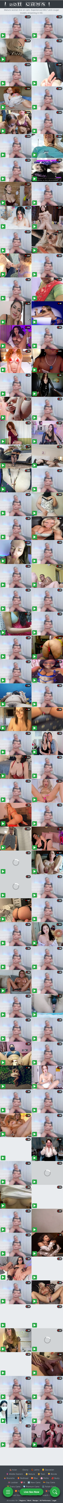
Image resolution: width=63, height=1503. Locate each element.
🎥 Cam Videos (16, 1495)
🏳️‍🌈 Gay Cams (49, 1482)
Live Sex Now (31, 1491)
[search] (55, 1492)
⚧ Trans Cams (13, 1486)
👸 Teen (41, 1474)
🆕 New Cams (34, 1482)
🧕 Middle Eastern (14, 1474)
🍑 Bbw (34, 1478)
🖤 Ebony (24, 1469)
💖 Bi (23, 1482)
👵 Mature (30, 1474)
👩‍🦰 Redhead (22, 1478)
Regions (22, 1500)
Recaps (35, 1500)
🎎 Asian (13, 1469)
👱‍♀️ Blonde (52, 1474)
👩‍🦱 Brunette (9, 1478)
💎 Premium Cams (31, 1486)
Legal (54, 1500)
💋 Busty (55, 1478)
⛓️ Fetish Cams (49, 1486)
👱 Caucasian (48, 1469)
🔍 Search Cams (46, 1495)
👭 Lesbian (13, 1482)
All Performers (45, 1500)
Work (29, 1500)
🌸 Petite (44, 1478)
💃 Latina (35, 1469)
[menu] (8, 1492)
